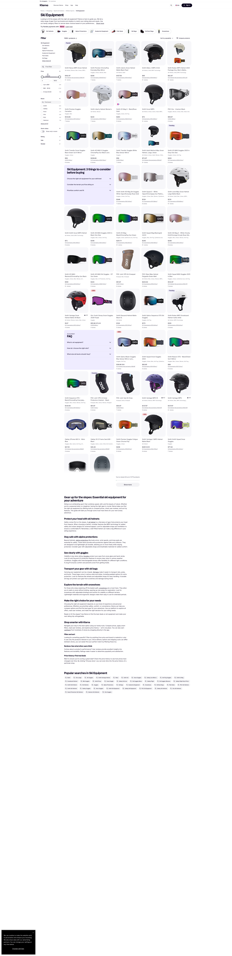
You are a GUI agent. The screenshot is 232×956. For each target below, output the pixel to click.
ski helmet (91, 522)
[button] (177, 5)
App (72, 5)
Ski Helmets (45, 45)
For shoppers (43, 1)
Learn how (69, 27)
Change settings (18, 949)
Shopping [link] (49, 11)
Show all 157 (44, 123)
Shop (66, 5)
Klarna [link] (42, 11)
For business (52, 1)
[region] (18, 942)
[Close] (33, 933)
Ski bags (96, 572)
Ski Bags (44, 58)
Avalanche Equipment (48, 53)
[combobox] (166, 38)
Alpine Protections (47, 50)
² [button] (98, 77)
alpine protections (82, 540)
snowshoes (103, 588)
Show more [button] (128, 485)
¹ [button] (74, 77)
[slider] (42, 77)
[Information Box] (76, 38)
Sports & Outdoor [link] (59, 11)
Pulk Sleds (45, 55)
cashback (67, 630)
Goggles (44, 48)
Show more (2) (46, 61)
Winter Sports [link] (70, 11)
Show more (100, 23)
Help (76, 5)
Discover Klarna (58, 5)
